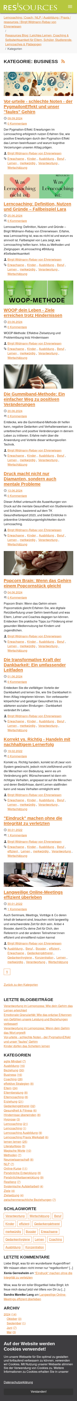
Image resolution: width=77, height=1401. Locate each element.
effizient (12, 851)
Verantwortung (48, 163)
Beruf (60, 158)
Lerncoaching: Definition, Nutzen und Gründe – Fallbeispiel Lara (37, 206)
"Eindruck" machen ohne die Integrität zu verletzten (33, 821)
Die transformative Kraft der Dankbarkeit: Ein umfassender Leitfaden (35, 665)
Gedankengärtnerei (40, 953)
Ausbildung (46, 158)
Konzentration (44, 957)
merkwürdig (27, 163)
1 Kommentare (17, 835)
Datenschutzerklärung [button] (18, 1382)
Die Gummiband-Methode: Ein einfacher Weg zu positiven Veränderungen (34, 399)
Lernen (12, 163)
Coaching (55, 1239)
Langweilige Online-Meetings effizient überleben (33, 895)
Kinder (31, 158)
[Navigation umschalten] (70, 6)
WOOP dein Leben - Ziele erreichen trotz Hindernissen (33, 313)
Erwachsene (15, 158)
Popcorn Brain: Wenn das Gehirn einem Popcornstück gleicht (37, 583)
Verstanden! (39, 1391)
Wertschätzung (17, 167)
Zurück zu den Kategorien (21, 984)
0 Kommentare (17, 123)
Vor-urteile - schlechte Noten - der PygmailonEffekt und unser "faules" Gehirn (38, 106)
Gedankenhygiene (19, 957)
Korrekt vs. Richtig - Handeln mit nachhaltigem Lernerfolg (37, 742)
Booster (41, 948)
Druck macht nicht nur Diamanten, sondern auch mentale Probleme (30, 478)
